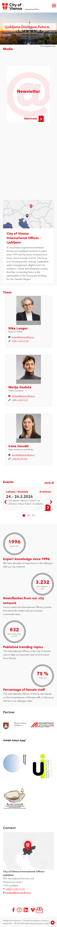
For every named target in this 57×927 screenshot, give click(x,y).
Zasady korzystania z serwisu (36, 920)
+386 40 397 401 (20, 458)
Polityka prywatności (12, 920)
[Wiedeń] (31, 207)
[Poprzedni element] (5, 502)
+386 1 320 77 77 (20, 400)
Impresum (7, 923)
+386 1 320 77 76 (20, 341)
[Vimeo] (32, 909)
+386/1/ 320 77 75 (15, 889)
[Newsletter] (39, 909)
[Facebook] (13, 909)
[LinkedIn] (26, 909)
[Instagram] (19, 909)
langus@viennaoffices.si (23, 337)
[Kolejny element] (51, 502)
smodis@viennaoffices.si (23, 455)
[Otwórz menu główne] (54, 5)
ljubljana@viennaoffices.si (18, 892)
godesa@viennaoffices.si (23, 396)
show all (49, 482)
